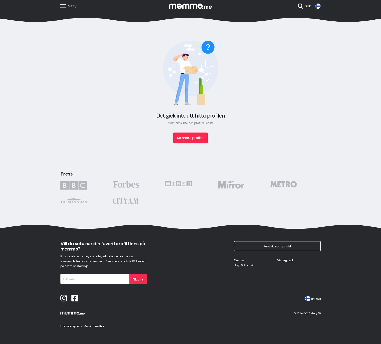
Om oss (239, 260)
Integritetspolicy (71, 326)
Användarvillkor (94, 326)
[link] (318, 6)
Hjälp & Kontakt (244, 265)
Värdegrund (285, 260)
